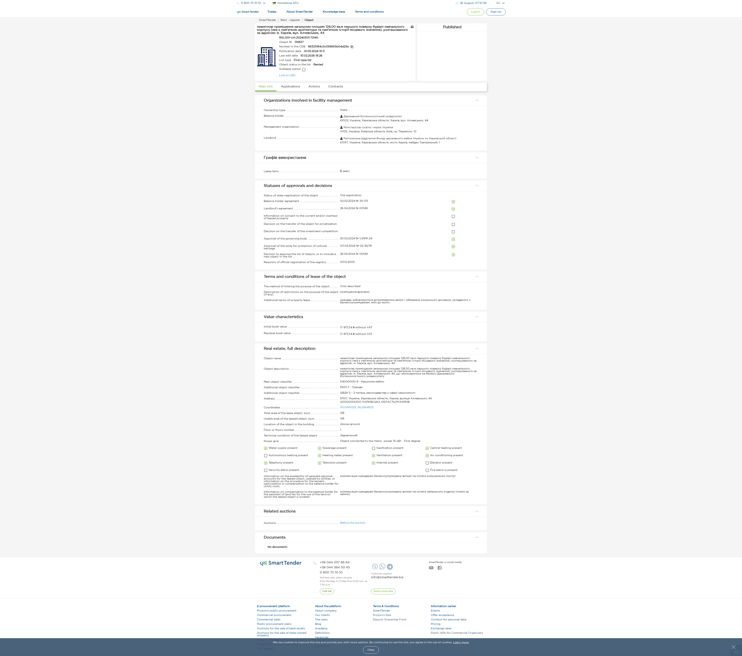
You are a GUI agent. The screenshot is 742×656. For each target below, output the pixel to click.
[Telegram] (389, 568)
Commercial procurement (274, 615)
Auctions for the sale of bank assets (281, 628)
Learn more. (461, 642)
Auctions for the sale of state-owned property (281, 634)
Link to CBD (287, 75)
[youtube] (431, 569)
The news (321, 619)
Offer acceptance (442, 615)
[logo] (280, 563)
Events (435, 611)
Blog (318, 624)
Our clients (322, 615)
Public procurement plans (274, 624)
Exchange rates (441, 628)
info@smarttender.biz (387, 577)
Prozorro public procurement (276, 611)
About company (326, 611)
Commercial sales (268, 619)
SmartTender (381, 611)
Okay (371, 650)
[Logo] (248, 12)
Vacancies (321, 637)
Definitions (322, 633)
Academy (321, 628)
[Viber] (374, 568)
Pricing (435, 624)
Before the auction (352, 523)
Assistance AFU (288, 3)
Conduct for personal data (448, 619)
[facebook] (439, 569)
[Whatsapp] (382, 568)
